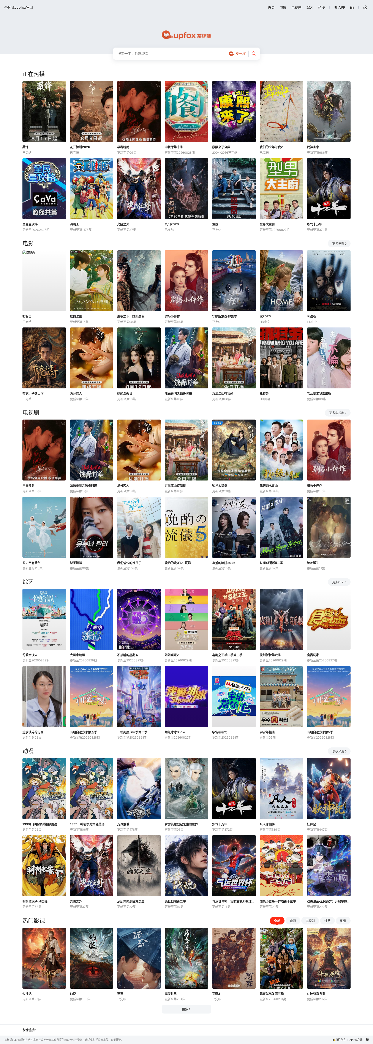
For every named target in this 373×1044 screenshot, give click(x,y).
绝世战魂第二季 (175, 901)
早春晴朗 (123, 147)
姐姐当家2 (172, 655)
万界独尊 (123, 824)
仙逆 (73, 993)
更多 (185, 1009)
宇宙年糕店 (267, 732)
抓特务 (264, 393)
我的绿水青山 (269, 485)
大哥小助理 (77, 655)
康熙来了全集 (221, 147)
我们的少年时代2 (271, 147)
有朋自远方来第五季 (83, 732)
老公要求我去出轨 (319, 393)
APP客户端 (355, 1039)
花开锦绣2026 (80, 147)
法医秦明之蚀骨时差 (178, 393)
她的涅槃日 (124, 393)
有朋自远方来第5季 (320, 732)
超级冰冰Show (175, 732)
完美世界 (171, 993)
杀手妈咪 (76, 563)
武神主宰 (313, 147)
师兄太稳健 (219, 485)
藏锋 (25, 147)
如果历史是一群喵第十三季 (278, 901)
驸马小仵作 (172, 316)
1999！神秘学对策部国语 (39, 824)
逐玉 (120, 993)
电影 (283, 7)
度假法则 (76, 316)
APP (341, 7)
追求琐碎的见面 (33, 732)
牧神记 (27, 993)
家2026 (265, 316)
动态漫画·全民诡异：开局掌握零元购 (329, 901)
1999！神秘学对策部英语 (87, 824)
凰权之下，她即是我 (130, 316)
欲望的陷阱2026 (223, 563)
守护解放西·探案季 (224, 316)
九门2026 (172, 224)
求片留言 (340, 1039)
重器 (215, 224)
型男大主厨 (267, 224)
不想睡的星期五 (127, 655)
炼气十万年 (314, 224)
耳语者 (311, 316)
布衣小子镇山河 (33, 393)
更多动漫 (338, 751)
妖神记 (311, 824)
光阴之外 (123, 224)
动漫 (321, 7)
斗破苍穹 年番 (316, 993)
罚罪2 (216, 993)
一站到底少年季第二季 (132, 732)
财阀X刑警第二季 (271, 563)
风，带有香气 (31, 563)
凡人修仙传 (267, 824)
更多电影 (338, 243)
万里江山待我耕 (222, 393)
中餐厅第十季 (174, 147)
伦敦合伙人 (30, 655)
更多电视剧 (336, 413)
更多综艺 (338, 582)
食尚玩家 (313, 655)
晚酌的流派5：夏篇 (178, 563)
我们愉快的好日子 (129, 563)
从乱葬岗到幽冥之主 (130, 901)
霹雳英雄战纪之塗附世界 (181, 824)
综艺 (309, 7)
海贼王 (74, 224)
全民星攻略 (30, 224)
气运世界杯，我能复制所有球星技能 (234, 901)
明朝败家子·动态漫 (34, 901)
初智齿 (27, 316)
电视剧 (296, 7)
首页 (271, 7)
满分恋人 (76, 393)
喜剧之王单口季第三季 (227, 655)
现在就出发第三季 (272, 993)
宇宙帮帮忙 (219, 732)
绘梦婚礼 (313, 563)
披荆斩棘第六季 (270, 655)
